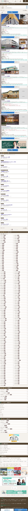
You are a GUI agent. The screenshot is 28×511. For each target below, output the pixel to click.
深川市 (1, 265)
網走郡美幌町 (2, 338)
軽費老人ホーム (2, 213)
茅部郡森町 (2, 278)
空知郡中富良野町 (17, 318)
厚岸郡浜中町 (2, 378)
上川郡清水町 (16, 365)
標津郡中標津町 (2, 383)
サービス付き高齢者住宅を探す (22, 499)
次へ (17, 229)
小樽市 (15, 243)
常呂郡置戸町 (2, 343)
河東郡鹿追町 (16, 363)
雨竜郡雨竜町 (16, 308)
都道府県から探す (3, 500)
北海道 (3, 52)
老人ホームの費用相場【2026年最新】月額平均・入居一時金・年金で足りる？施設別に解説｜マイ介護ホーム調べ (13, 462)
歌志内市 (16, 263)
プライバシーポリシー (7, 503)
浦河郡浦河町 (2, 358)
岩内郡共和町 (2, 293)
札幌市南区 (16, 238)
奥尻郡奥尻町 (16, 283)
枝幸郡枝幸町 (2, 333)
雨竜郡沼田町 (16, 310)
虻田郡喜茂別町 (16, 290)
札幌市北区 (16, 235)
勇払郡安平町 (16, 353)
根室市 (15, 260)
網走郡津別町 (16, 338)
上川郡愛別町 (2, 315)
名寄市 (15, 258)
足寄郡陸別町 (2, 375)
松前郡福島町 (16, 273)
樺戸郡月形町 (2, 305)
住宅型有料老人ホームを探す (14, 499)
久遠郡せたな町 (16, 285)
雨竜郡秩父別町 (2, 308)
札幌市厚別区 (16, 240)
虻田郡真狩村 (2, 290)
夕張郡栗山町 (16, 303)
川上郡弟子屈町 (2, 380)
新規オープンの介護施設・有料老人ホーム (5, 448)
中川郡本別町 (2, 373)
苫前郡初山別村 (2, 328)
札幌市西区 (2, 240)
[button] (14, 6)
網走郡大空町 (16, 348)
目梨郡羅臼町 (2, 385)
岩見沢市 (2, 250)
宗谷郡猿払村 (16, 330)
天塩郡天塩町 (2, 330)
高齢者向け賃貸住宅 (3, 427)
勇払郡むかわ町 (2, 355)
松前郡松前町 (2, 273)
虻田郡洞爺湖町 (2, 353)
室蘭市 (15, 245)
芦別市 (1, 255)
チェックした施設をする (20, 510)
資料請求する (4, 112)
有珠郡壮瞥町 (16, 350)
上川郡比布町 (16, 313)
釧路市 (4, 52)
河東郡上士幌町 (2, 363)
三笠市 (1, 260)
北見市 (1, 248)
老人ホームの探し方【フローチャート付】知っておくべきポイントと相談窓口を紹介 (10, 459)
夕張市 (15, 248)
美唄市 (15, 253)
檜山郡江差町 (16, 280)
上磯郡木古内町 (16, 275)
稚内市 (1, 253)
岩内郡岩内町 (16, 293)
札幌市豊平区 (2, 238)
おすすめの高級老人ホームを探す (16, 500)
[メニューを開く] (25, 1)
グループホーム (2, 160)
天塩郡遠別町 (16, 328)
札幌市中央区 (2, 235)
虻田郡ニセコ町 (16, 288)
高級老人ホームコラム (23, 500)
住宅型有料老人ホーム (3, 391)
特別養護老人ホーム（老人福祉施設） (5, 394)
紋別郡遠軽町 (2, 345)
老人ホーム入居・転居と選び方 (4, 450)
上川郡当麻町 (2, 313)
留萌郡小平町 (16, 325)
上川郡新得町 (2, 365)
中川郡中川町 (16, 323)
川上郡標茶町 (16, 378)
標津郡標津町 (16, 383)
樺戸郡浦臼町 (16, 305)
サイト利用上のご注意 (13, 503)
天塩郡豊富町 (16, 333)
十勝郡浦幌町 (16, 375)
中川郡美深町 (2, 323)
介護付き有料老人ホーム (4, 125)
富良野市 (16, 265)
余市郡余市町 (2, 298)
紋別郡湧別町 (16, 345)
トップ (1, 499)
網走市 (15, 250)
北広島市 (16, 268)
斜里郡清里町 (16, 340)
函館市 (2, 243)
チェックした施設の (10, 12)
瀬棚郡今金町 (2, 285)
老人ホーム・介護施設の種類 (3, 445)
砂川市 (1, 263)
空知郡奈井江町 (16, 300)
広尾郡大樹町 (16, 368)
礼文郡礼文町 (2, 335)
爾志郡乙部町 (2, 283)
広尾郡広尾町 (2, 370)
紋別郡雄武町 (2, 348)
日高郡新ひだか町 (17, 360)
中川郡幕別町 (16, 370)
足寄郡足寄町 (16, 373)
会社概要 (2, 506)
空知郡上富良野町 (3, 318)
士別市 (1, 258)
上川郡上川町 (16, 315)
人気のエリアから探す (8, 500)
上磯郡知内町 (2, 275)
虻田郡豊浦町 (2, 350)
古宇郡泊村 (2, 295)
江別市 (15, 255)
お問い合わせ (2, 503)
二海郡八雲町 (16, 278)
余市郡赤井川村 (16, 298)
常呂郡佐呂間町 (16, 343)
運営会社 (25, 503)
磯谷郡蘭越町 (2, 288)
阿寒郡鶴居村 (16, 380)
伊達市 (1, 268)
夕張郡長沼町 (2, 303)
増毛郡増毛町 (2, 325)
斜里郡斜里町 (2, 340)
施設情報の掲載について (20, 503)
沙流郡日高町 (16, 355)
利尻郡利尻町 (16, 335)
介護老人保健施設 (3, 396)
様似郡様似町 (16, 358)
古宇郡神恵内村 (16, 295)
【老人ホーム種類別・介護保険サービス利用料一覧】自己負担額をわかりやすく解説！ (11, 465)
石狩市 (1, 270)
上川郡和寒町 (16, 320)
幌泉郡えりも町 (2, 360)
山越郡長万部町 (2, 280)
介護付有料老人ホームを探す (6, 499)
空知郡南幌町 (2, 300)
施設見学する (17, 112)
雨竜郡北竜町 (2, 310)
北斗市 (15, 270)
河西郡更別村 (2, 368)
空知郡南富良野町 (3, 320)
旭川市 (2, 245)
